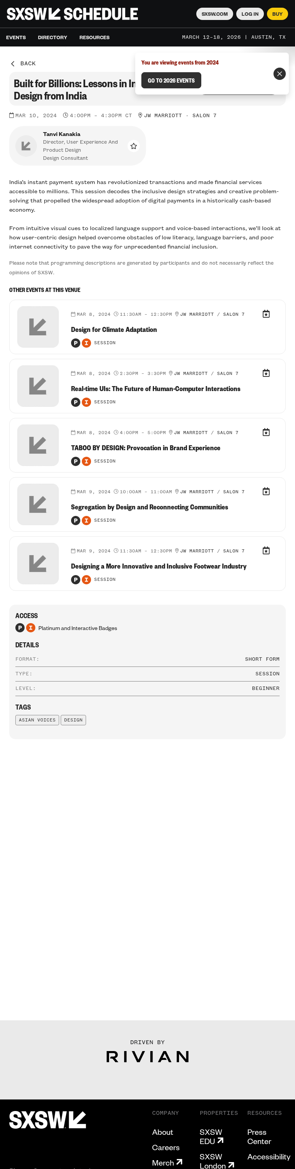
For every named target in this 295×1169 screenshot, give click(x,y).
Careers (166, 1147)
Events (16, 37)
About (162, 1131)
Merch (163, 1162)
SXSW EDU (211, 1136)
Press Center (259, 1136)
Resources (94, 37)
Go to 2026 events (171, 80)
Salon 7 (204, 115)
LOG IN (250, 14)
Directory (52, 37)
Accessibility (268, 1156)
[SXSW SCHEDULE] (72, 14)
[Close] (279, 74)
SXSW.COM (215, 14)
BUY (277, 14)
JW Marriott (163, 115)
